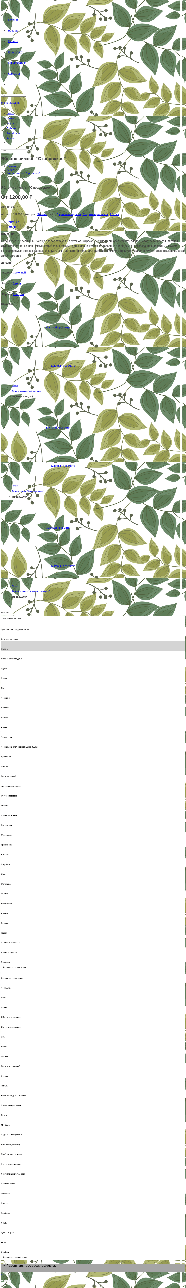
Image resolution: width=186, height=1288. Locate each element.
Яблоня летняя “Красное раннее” (28, 491)
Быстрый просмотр (57, 327)
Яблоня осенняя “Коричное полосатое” (31, 591)
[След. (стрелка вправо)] (5, 1285)
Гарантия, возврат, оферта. (31, 1265)
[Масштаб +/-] (2, 1280)
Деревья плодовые (69, 214)
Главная (10, 113)
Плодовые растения (95, 214)
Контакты (11, 138)
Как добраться (13, 133)
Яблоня (114, 214)
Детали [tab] (11, 226)
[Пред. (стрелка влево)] (2, 1285)
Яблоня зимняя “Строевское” (23, 173)
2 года (17, 283)
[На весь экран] (5, 1280)
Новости (10, 118)
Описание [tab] (13, 221)
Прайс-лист (12, 128)
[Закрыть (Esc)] (10, 1280)
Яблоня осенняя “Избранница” (27, 391)
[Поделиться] (7, 1280)
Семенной (19, 272)
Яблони (42, 214)
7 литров (18, 294)
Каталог (10, 123)
